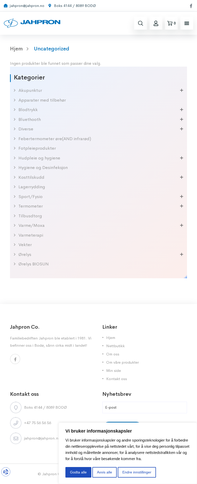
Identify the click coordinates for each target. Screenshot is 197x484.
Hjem (110, 337)
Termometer (30, 206)
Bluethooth (29, 119)
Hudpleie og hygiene (39, 158)
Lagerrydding (31, 187)
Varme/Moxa (31, 225)
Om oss (112, 354)
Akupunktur (30, 90)
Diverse (25, 129)
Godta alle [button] (78, 472)
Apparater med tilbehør (42, 100)
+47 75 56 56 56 (37, 422)
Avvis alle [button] (104, 472)
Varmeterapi (30, 235)
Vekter (25, 244)
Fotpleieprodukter (37, 148)
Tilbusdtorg (30, 216)
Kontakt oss (116, 378)
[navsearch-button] (140, 23)
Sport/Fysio (30, 196)
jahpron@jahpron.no (42, 438)
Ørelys (24, 254)
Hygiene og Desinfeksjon (43, 167)
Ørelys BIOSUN (33, 264)
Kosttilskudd (31, 177)
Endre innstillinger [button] (136, 472)
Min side (113, 370)
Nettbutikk (115, 345)
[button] (187, 23)
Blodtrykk (28, 109)
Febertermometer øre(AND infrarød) (54, 138)
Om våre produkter (122, 362)
